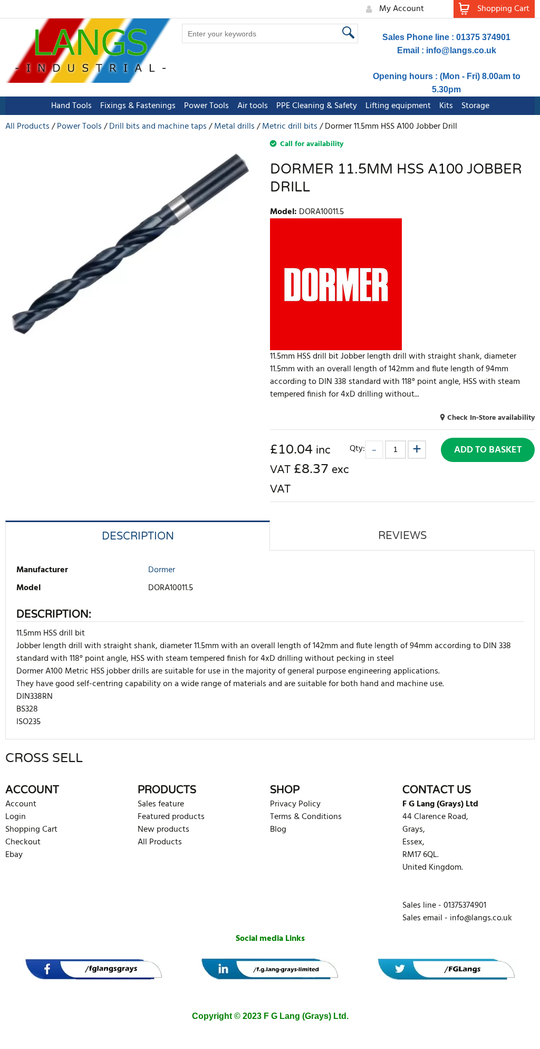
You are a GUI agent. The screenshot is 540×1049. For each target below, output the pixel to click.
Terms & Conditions (306, 817)
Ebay (14, 855)
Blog (278, 829)
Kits (446, 106)
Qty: (357, 448)
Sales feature (161, 804)
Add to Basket (488, 450)
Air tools (252, 106)
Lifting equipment (398, 106)
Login (15, 817)
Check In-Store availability (491, 418)
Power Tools (206, 106)
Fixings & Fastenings (138, 106)
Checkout (23, 842)
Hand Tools (71, 106)
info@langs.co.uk (461, 50)
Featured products (171, 817)
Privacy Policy (295, 804)
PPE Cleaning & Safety (316, 106)
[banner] (93, 969)
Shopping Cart (31, 829)
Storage (475, 106)
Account (20, 804)
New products (163, 829)
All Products (160, 842)
